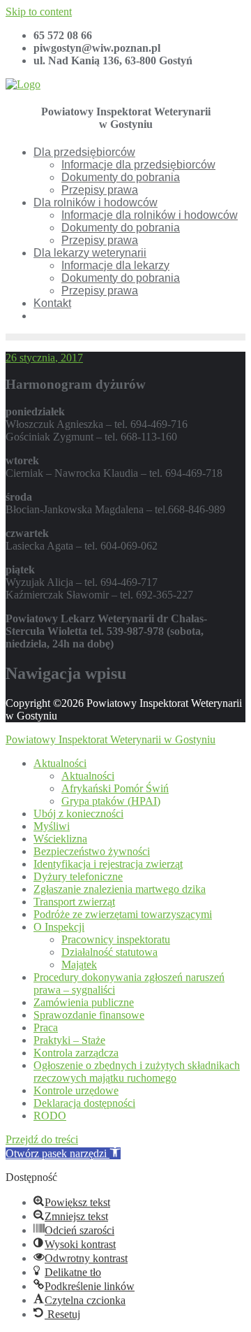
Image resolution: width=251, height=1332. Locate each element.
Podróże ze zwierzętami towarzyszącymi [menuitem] (122, 914)
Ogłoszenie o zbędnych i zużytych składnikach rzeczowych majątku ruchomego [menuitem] (136, 1071)
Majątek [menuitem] (79, 965)
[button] (63, 1153)
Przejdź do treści (42, 1139)
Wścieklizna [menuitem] (60, 839)
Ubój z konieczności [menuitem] (78, 813)
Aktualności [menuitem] (59, 763)
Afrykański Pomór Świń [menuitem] (115, 788)
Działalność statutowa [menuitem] (109, 952)
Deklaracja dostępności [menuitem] (84, 1103)
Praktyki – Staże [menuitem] (69, 1040)
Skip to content (39, 11)
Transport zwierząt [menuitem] (74, 902)
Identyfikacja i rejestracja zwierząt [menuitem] (108, 864)
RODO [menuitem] (49, 1116)
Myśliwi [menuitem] (51, 826)
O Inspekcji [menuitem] (58, 927)
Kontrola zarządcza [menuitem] (76, 1053)
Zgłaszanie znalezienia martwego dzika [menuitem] (119, 889)
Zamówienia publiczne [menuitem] (83, 1002)
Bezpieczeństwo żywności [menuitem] (91, 851)
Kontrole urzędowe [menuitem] (76, 1090)
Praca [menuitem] (45, 1027)
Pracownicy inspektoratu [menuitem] (115, 939)
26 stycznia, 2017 (44, 358)
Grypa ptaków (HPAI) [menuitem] (110, 801)
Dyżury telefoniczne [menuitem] (78, 876)
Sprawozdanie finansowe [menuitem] (88, 1015)
